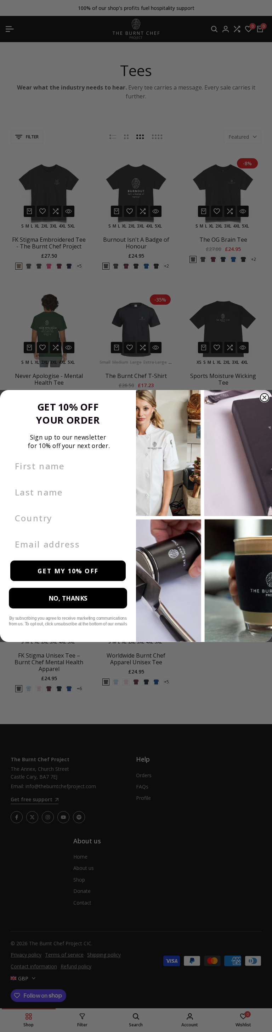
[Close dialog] (264, 398)
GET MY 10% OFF (68, 571)
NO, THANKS (68, 598)
